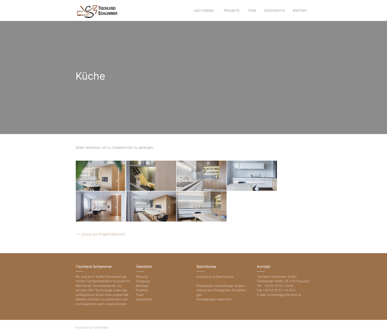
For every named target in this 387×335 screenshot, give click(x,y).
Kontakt (300, 10)
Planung (141, 277)
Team (252, 10)
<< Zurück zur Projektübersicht (100, 234)
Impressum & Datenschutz (215, 277)
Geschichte (274, 10)
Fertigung (143, 281)
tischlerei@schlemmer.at (284, 295)
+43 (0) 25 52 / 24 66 (278, 286)
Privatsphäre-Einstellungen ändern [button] (221, 286)
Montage (142, 286)
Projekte (231, 10)
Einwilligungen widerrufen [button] (214, 299)
